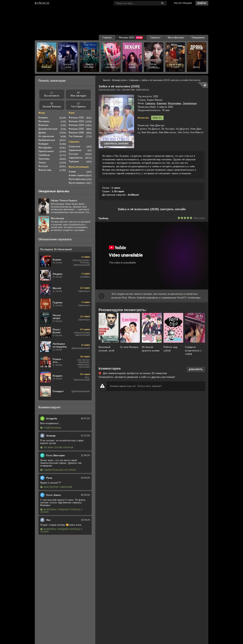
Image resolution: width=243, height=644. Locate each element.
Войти (202, 3)
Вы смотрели (51, 95)
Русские (73, 154)
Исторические (46, 136)
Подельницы (52, 427)
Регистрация (183, 3)
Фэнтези (43, 166)
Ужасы (42, 162)
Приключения (46, 151)
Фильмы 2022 (76, 117)
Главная (107, 37)
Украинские (75, 150)
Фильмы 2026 (126, 37)
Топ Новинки (76, 136)
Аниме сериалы (77, 175)
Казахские (74, 146)
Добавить (196, 369)
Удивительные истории (60, 470)
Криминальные (46, 140)
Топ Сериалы (78, 106)
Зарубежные (190, 103)
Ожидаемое (198, 37)
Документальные (47, 128)
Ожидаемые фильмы (53, 191)
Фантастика (44, 170)
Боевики (43, 117)
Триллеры (43, 158)
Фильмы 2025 (76, 128)
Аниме (72, 171)
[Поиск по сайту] (162, 3)
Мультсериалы (77, 183)
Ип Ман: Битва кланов (58, 447)
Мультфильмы (176, 37)
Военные (43, 125)
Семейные (44, 155)
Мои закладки (78, 95)
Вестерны (43, 121)
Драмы (42, 132)
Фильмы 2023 (76, 121)
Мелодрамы (174, 103)
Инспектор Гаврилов (58, 487)
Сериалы (155, 37)
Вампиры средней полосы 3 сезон (61, 510)
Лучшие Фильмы (52, 106)
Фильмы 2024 (76, 125)
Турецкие (74, 161)
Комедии (162, 103)
